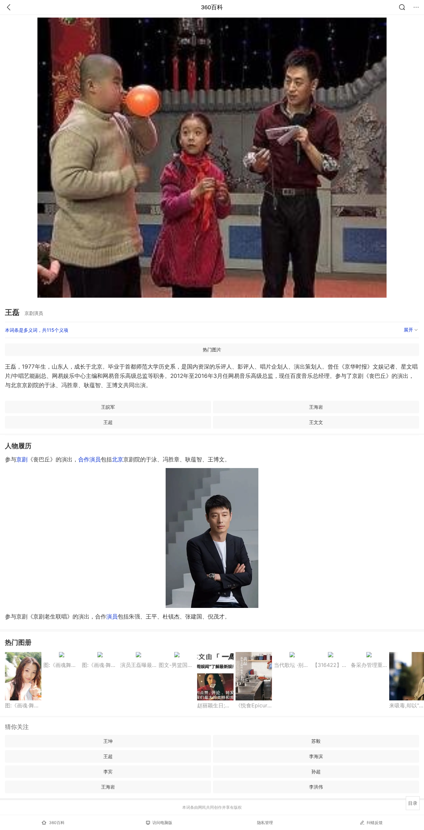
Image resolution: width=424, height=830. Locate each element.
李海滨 (316, 756)
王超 (108, 422)
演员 (95, 459)
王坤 (108, 741)
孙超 (316, 771)
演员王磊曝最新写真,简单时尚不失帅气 (138, 665)
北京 (117, 459)
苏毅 (316, 741)
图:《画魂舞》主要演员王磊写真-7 (61, 665)
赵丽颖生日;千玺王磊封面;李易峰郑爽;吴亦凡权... (215, 705)
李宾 (108, 771)
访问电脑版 (162, 822)
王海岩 (316, 407)
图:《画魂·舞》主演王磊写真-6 (23, 705)
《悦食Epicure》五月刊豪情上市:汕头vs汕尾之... (254, 705)
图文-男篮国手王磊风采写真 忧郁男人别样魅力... (177, 665)
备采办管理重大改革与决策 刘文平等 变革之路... (369, 665)
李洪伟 (316, 787)
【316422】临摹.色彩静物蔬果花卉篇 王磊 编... (330, 665)
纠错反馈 (375, 822)
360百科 (212, 7)
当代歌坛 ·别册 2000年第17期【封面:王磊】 (292, 665)
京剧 (21, 459)
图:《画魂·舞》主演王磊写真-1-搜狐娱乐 (100, 665)
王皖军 (108, 407)
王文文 (316, 422)
